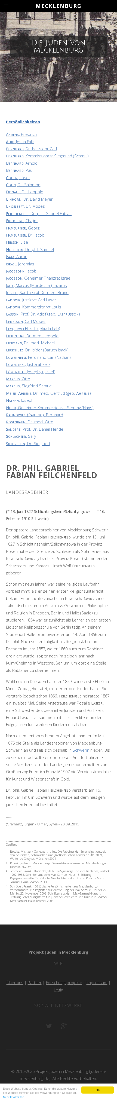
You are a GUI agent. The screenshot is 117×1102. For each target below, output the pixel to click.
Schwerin (81, 750)
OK (98, 1090)
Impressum (97, 982)
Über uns (15, 982)
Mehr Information (13, 1097)
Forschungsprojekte (64, 982)
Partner (35, 982)
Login (58, 990)
